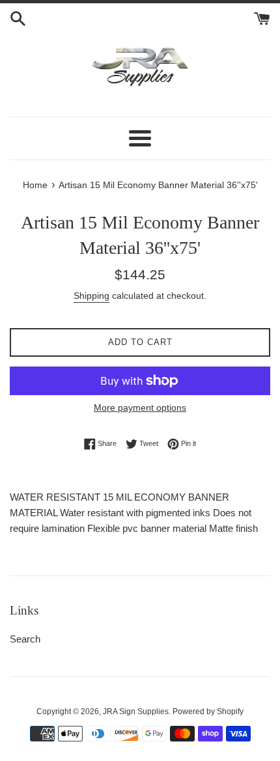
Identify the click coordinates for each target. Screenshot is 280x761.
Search (25, 638)
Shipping (91, 295)
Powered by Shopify (208, 711)
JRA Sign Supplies (136, 711)
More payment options (140, 407)
